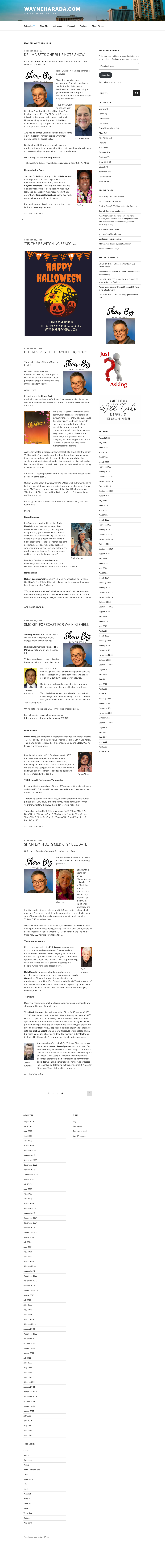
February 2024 (105, 582)
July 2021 (103, 732)
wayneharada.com (52, 9)
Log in (75, 1121)
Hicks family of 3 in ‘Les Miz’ (110, 201)
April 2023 (103, 631)
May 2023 (103, 626)
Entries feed (78, 1126)
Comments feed (79, 1131)
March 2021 (104, 751)
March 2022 (104, 694)
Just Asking (58, 26)
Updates (102, 176)
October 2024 (105, 544)
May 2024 (103, 568)
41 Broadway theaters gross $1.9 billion (115, 244)
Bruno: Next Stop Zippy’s (109, 248)
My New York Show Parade (110, 234)
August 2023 (104, 612)
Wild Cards (103, 181)
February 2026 (105, 467)
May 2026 (103, 452)
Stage (101, 167)
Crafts (101, 109)
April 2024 (103, 573)
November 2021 (105, 713)
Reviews (83, 26)
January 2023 (104, 645)
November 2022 (106, 655)
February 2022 (105, 698)
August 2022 (104, 669)
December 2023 (106, 592)
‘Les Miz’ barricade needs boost (112, 211)
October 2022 (104, 660)
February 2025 (105, 525)
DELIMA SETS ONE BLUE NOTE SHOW (54, 55)
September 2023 (106, 607)
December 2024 (106, 534)
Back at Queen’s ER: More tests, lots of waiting (118, 206)
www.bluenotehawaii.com (58, 163)
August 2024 (104, 554)
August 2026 (104, 438)
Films (101, 133)
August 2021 (104, 727)
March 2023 (104, 636)
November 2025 (106, 481)
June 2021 (103, 737)
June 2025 (103, 505)
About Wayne (98, 26)
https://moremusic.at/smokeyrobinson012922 (46, 718)
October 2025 (105, 486)
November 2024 (106, 539)
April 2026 (103, 457)
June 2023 (103, 621)
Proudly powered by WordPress (36, 1537)
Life (100, 143)
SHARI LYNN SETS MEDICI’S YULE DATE (55, 844)
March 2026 (104, 462)
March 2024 (104, 578)
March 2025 (104, 520)
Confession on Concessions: (110, 239)
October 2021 (104, 718)
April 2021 (103, 747)
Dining (101, 123)
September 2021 (106, 723)
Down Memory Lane (107, 128)
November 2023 (106, 597)
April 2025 (103, 515)
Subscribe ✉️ (29, 26)
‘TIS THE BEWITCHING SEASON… (50, 244)
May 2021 (103, 742)
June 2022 (103, 679)
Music (101, 147)
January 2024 (104, 587)
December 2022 (105, 650)
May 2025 (103, 510)
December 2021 (105, 708)
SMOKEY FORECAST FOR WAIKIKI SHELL (56, 625)
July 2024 (103, 558)
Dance (101, 114)
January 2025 (104, 529)
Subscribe (105, 75)
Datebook (103, 118)
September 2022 (106, 665)
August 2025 (104, 496)
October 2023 (105, 602)
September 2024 (106, 549)
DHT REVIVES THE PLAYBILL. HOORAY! (55, 352)
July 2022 (103, 674)
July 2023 (103, 616)
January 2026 (104, 471)
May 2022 (103, 684)
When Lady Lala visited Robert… (112, 196)
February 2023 (105, 640)
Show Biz (44, 26)
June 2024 (103, 563)
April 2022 (103, 689)
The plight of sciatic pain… (109, 229)
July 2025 (103, 501)
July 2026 (103, 443)
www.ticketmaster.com (51, 715)
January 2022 (104, 703)
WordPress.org (79, 1136)
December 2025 (106, 476)
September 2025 (106, 491)
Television (103, 172)
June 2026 (103, 447)
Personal (71, 26)
